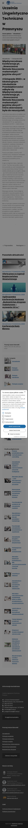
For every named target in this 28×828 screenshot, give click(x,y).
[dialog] (14, 414)
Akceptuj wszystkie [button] (14, 426)
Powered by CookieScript (20, 436)
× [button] (24, 391)
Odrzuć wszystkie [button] (14, 430)
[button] (14, 434)
